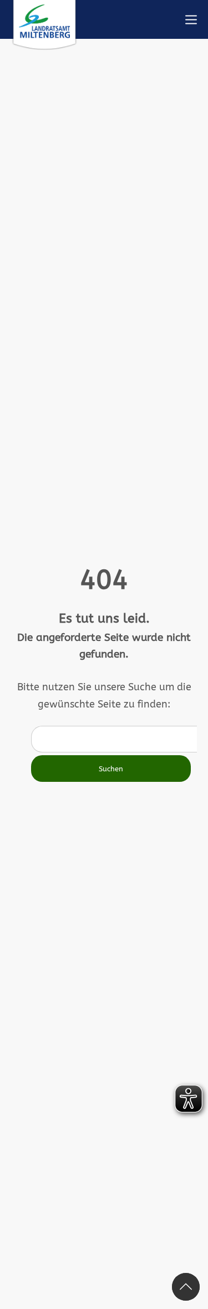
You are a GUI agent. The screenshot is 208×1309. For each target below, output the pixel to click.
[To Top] (185, 1286)
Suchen (111, 769)
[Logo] (44, 25)
